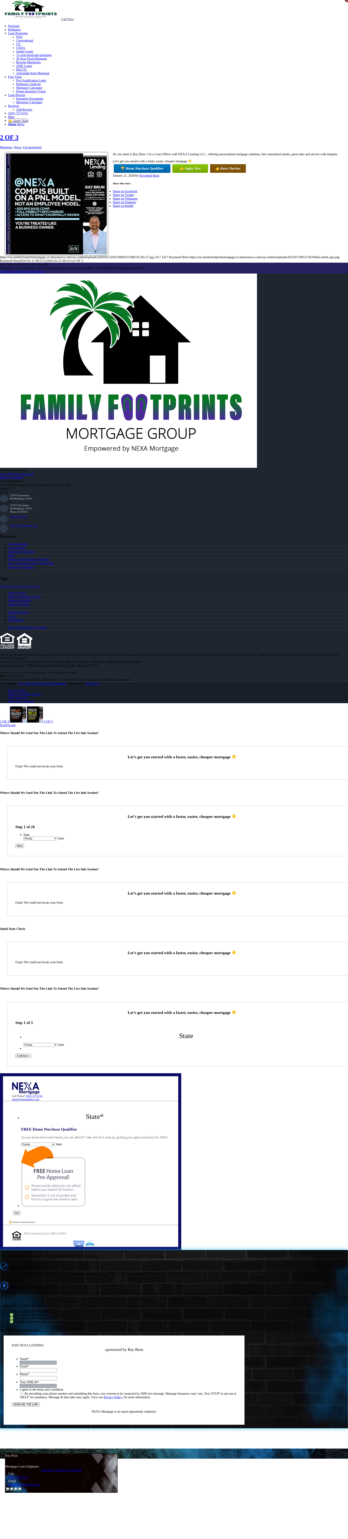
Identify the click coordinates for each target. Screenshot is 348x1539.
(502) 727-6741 (18, 516)
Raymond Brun (149, 175)
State (26, 834)
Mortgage (6, 147)
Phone (24, 1374)
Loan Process (16, 548)
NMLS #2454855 (19, 600)
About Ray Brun (18, 604)
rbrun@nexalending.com (23, 525)
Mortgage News (9, 586)
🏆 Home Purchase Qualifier (142, 168)
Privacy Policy (17, 593)
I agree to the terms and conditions (41, 1389)
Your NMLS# (29, 1382)
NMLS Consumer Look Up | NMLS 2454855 (45, 1233)
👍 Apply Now (190, 168)
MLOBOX (93, 683)
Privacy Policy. (113, 1397)
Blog (11, 555)
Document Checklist (21, 551)
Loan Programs (18, 544)
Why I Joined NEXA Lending (27, 627)
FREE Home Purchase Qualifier (28, 559)
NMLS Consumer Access (24, 597)
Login (12, 616)
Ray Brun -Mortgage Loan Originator (43, 683)
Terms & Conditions (21, 567)
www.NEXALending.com (17, 474)
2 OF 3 (9, 137)
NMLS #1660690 (11, 477)
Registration (15, 620)
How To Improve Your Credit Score (31, 563)
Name (24, 1359)
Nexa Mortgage (29, 586)
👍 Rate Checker (228, 168)
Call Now (67, 19)
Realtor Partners (18, 612)
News (17, 147)
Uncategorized (32, 147)
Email (24, 1366)
